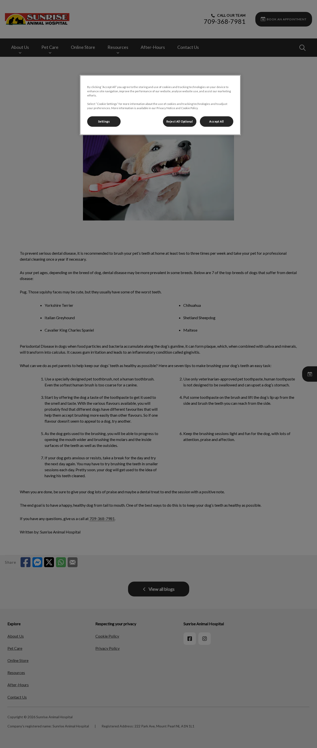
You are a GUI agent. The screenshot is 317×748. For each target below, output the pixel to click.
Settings (104, 121)
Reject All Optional (179, 121)
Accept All (216, 121)
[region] (160, 105)
